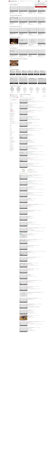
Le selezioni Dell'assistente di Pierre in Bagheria (18, 58)
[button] (45, 20)
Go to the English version (41, 6)
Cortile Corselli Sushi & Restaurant (14, 44)
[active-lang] (45, 1)
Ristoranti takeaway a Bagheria (15, 26)
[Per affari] (18, 1)
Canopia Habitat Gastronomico (23, 55)
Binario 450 (29, 55)
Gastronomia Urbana (31, 44)
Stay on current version (40, 8)
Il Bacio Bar (29, 33)
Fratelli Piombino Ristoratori (41, 55)
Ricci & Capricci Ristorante (22, 44)
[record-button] (38, 1)
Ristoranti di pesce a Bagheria (15, 37)
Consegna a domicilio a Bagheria (15, 15)
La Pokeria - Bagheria (40, 33)
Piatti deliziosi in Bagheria (14, 69)
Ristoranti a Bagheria (13, 4)
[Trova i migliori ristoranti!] (13, 1)
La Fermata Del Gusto (13, 33)
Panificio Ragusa (21, 33)
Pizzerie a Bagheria (13, 48)
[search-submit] (20, 1)
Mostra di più (11, 107)
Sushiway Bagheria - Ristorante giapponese (42, 44)
